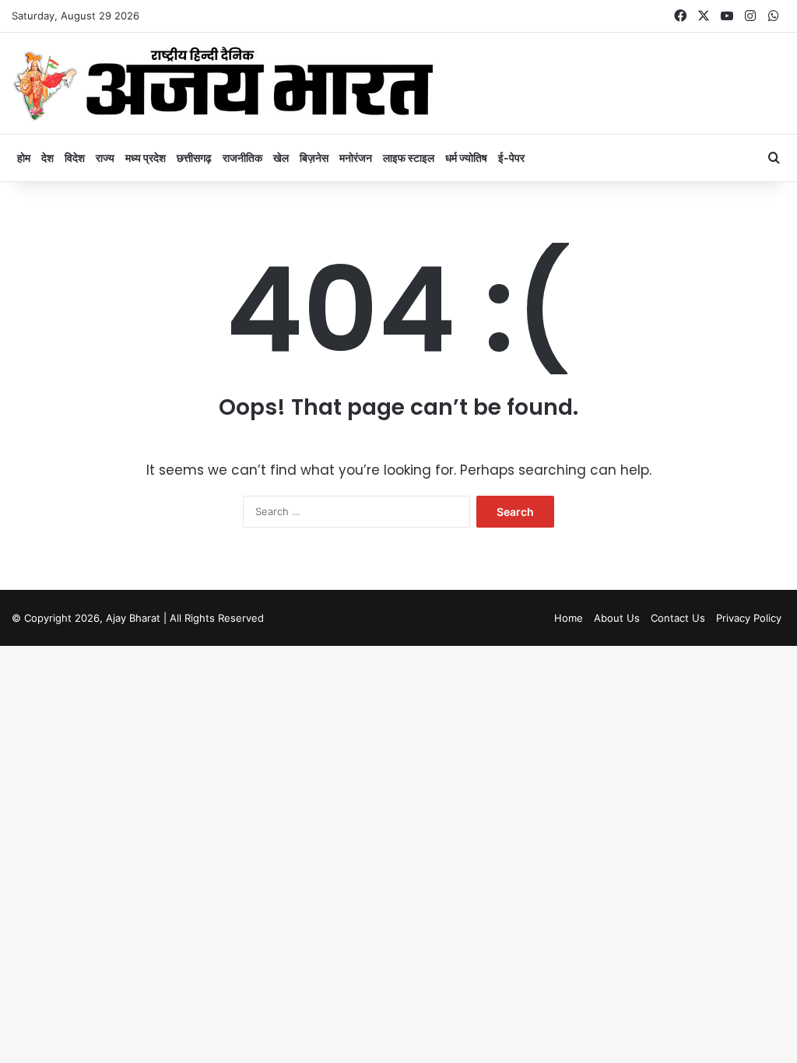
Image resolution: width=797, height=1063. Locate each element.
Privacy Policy (748, 618)
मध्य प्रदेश (145, 157)
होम (23, 157)
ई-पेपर (511, 157)
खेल (281, 157)
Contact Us (678, 618)
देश (47, 157)
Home (568, 618)
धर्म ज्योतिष (466, 157)
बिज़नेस (314, 157)
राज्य (105, 157)
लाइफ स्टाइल (408, 157)
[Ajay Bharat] (223, 83)
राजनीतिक (242, 157)
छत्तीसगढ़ (194, 157)
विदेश (75, 157)
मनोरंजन (355, 157)
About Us (617, 618)
